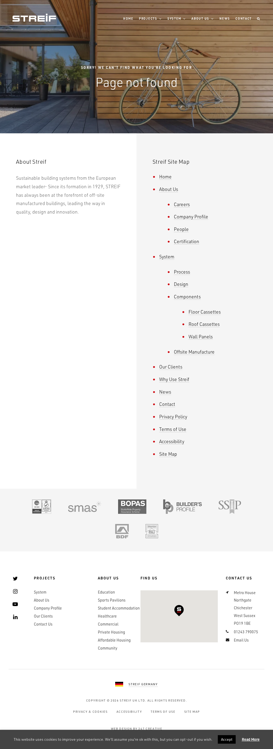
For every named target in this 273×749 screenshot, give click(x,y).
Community (107, 648)
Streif (34, 17)
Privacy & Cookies (90, 712)
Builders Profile (182, 506)
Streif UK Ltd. (133, 700)
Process (182, 272)
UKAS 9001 (41, 506)
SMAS (84, 506)
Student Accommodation (119, 608)
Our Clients (170, 366)
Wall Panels (200, 336)
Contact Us (43, 624)
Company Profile (191, 216)
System (174, 19)
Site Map (168, 454)
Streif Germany (143, 684)
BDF (122, 531)
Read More (251, 739)
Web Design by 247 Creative (136, 729)
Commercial (108, 624)
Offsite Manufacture (194, 352)
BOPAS (132, 506)
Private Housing (111, 632)
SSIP (230, 506)
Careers (182, 204)
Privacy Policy (173, 416)
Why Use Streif (174, 379)
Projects (148, 19)
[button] (179, 610)
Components (187, 296)
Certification (186, 241)
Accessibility (171, 441)
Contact (243, 19)
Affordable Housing (114, 640)
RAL (152, 531)
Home (128, 19)
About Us (200, 19)
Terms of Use (172, 429)
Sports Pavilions (112, 600)
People (181, 229)
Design (181, 284)
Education (106, 592)
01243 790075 (246, 631)
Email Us (241, 640)
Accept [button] (226, 739)
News (224, 19)
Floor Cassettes (204, 312)
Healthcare (107, 616)
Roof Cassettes (204, 324)
